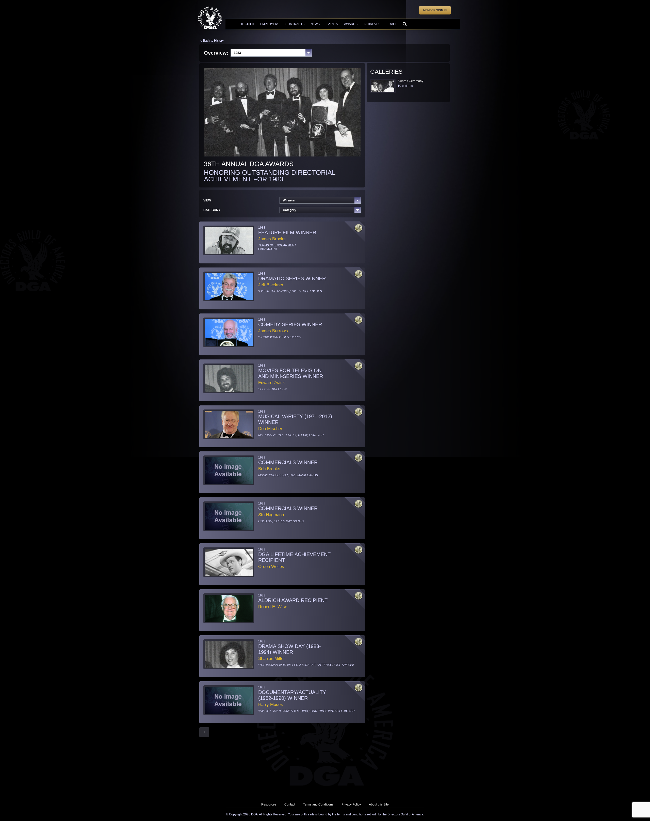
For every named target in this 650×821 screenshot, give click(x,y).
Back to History (213, 40)
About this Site (379, 804)
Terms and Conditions (318, 804)
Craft (391, 24)
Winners (289, 200)
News (315, 24)
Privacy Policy (351, 804)
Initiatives (372, 24)
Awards (351, 24)
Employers (269, 24)
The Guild (246, 24)
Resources (268, 804)
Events (332, 24)
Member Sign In (435, 10)
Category (289, 210)
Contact (289, 804)
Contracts (294, 24)
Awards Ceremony (410, 81)
